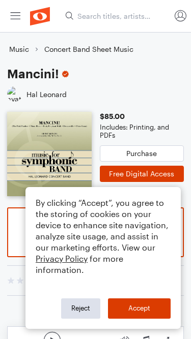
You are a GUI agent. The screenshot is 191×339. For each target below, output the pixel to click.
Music (19, 49)
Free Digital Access (141, 173)
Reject (80, 308)
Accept (139, 308)
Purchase (141, 153)
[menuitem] (15, 16)
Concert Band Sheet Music (88, 49)
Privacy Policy (62, 258)
